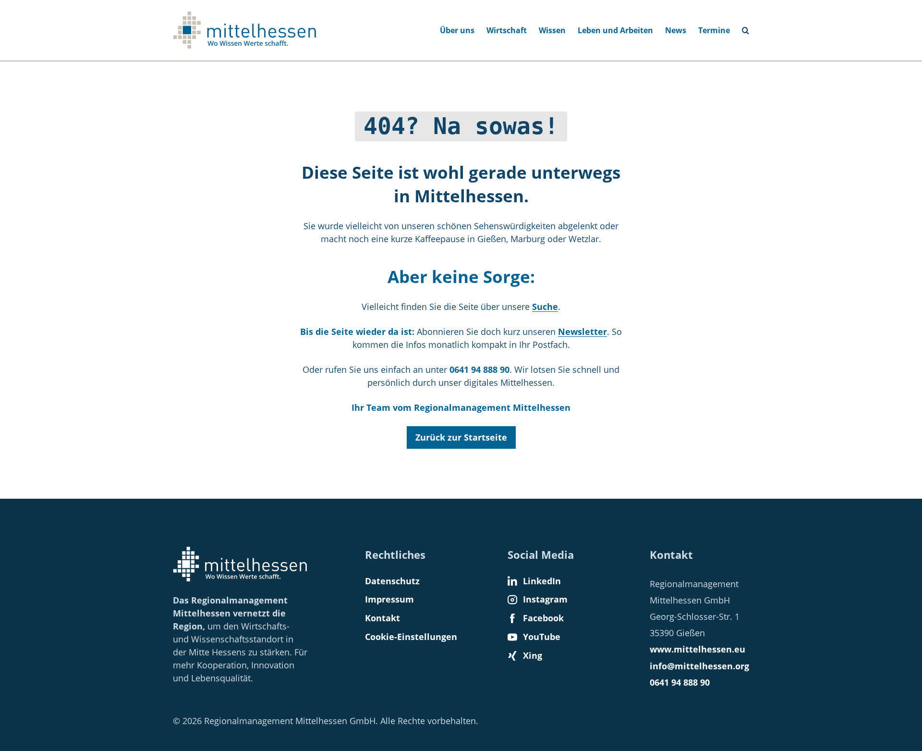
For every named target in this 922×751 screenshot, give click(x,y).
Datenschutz (392, 581)
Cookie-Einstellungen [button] (411, 636)
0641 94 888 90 (680, 682)
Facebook (543, 618)
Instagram (545, 599)
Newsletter (582, 331)
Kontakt (382, 618)
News (675, 30)
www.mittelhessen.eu (697, 649)
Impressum (389, 599)
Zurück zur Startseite (461, 437)
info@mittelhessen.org (699, 666)
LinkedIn (542, 581)
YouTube (541, 636)
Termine (714, 30)
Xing (532, 655)
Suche (749, 27)
